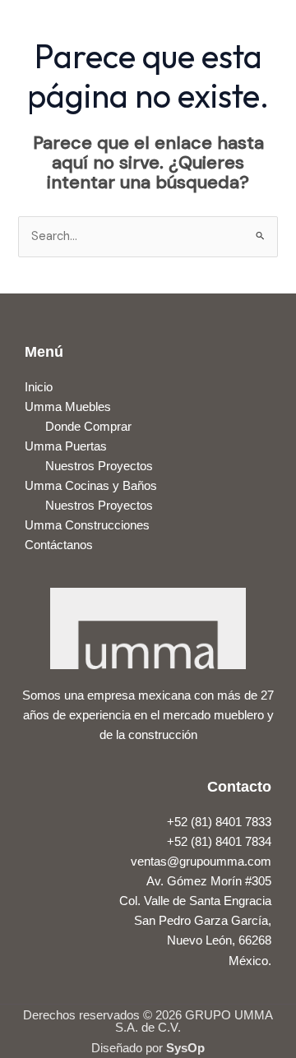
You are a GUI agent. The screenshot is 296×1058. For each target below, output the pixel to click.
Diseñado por (148, 1048)
